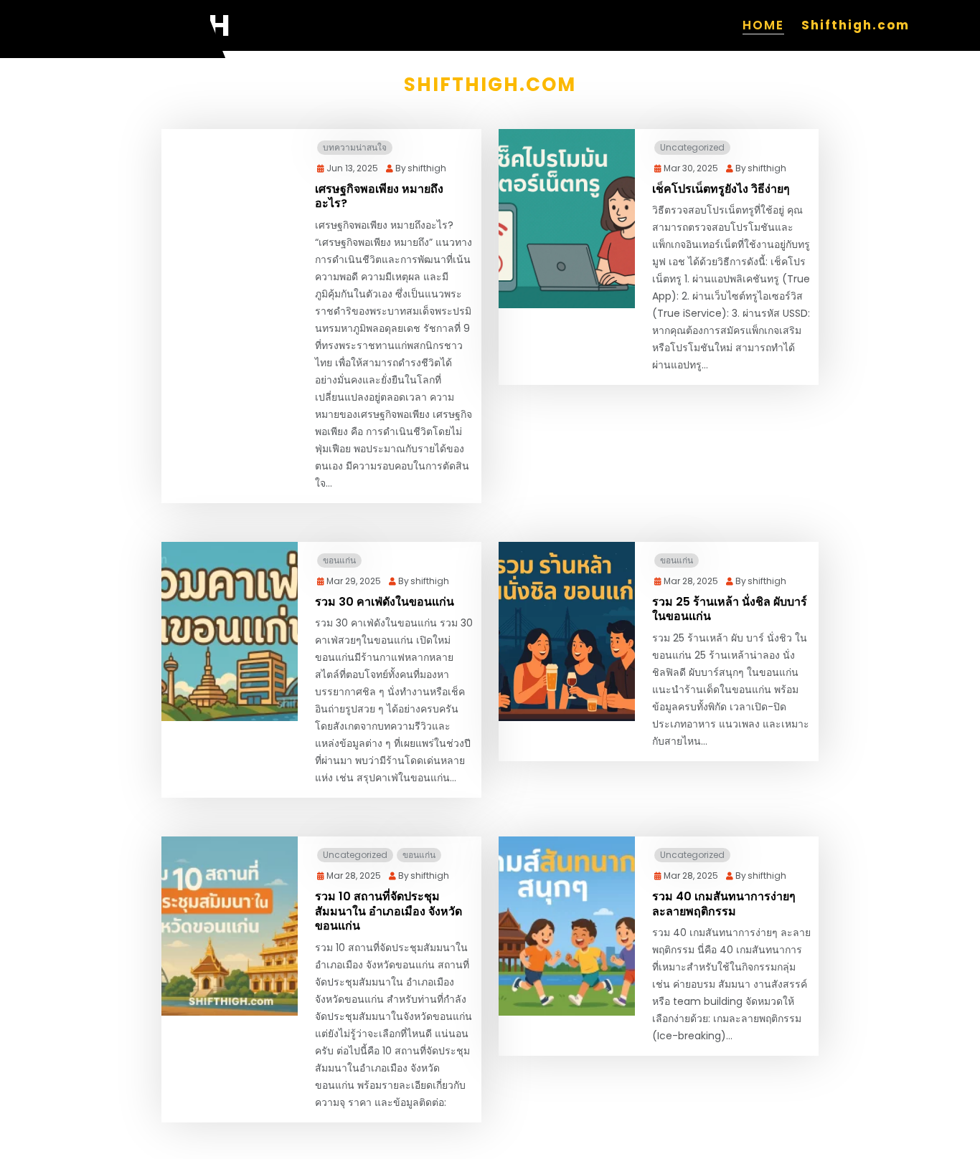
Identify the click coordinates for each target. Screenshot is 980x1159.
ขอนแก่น (339, 560)
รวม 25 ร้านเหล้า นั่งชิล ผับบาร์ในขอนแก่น (729, 610)
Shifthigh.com (855, 25)
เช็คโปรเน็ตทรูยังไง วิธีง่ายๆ (721, 189)
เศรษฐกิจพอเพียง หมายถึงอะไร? (379, 197)
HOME (763, 25)
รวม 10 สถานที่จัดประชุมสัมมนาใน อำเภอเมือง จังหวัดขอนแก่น (388, 911)
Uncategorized (692, 147)
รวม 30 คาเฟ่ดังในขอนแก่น (384, 602)
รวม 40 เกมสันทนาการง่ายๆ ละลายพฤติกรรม (724, 904)
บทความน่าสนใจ (355, 147)
